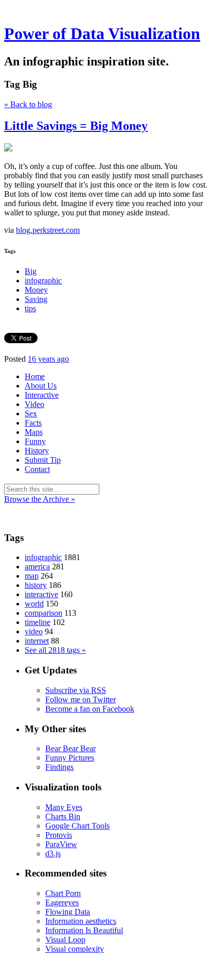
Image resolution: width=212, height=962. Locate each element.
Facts (33, 422)
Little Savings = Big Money (76, 125)
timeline (37, 622)
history (36, 585)
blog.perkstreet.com (48, 230)
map (32, 575)
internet (37, 640)
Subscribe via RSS (75, 690)
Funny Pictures (69, 757)
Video (34, 404)
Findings (59, 767)
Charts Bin (62, 816)
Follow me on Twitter (80, 699)
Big (31, 271)
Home (35, 376)
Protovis (58, 835)
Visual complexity (74, 948)
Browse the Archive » (39, 499)
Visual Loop (65, 939)
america (37, 566)
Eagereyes (62, 902)
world (34, 603)
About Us (41, 385)
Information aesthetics (80, 921)
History (37, 450)
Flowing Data (67, 911)
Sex (31, 413)
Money (36, 289)
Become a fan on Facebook (89, 708)
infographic (43, 280)
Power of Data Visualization (102, 33)
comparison (43, 613)
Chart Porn (63, 893)
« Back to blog (28, 104)
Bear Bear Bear (70, 748)
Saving (36, 299)
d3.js (53, 853)
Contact (37, 469)
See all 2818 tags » (55, 650)
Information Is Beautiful (84, 930)
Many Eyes (63, 807)
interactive (41, 594)
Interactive (42, 395)
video (34, 631)
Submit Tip (43, 459)
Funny (35, 441)
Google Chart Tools (77, 825)
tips (30, 308)
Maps (34, 432)
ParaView (61, 844)
